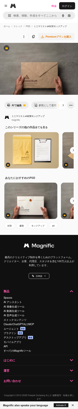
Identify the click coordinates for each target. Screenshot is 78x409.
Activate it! (61, 405)
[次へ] (63, 105)
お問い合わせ (12, 381)
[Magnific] (39, 246)
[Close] (73, 405)
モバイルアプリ (12, 342)
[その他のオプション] (23, 36)
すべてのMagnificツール (17, 350)
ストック (18, 26)
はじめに (9, 360)
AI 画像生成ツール (14, 306)
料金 (54, 6)
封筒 (9, 225)
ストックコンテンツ (15, 319)
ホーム (7, 26)
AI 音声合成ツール (14, 315)
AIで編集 (14, 106)
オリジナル (25, 48)
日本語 (39, 275)
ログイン (67, 6)
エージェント (14, 328)
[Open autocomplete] (8, 15)
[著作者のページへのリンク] (7, 117)
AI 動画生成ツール (14, 311)
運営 (6, 370)
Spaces (8, 297)
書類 (21, 225)
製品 (6, 291)
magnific (16, 119)
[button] (39, 276)
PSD (28, 26)
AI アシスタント (13, 302)
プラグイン (13, 333)
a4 (53, 225)
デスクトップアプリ (18, 337)
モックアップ (37, 225)
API (6, 346)
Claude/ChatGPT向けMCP (19, 324)
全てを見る (41, 127)
